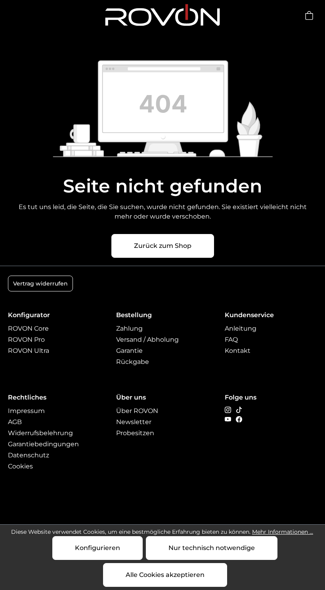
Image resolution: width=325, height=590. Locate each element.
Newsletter (133, 422)
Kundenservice (249, 315)
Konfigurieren (97, 548)
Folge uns (240, 397)
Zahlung (129, 328)
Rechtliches (27, 397)
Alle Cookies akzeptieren (165, 575)
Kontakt (237, 350)
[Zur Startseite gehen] (162, 15)
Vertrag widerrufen (40, 283)
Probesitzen (135, 433)
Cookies (20, 466)
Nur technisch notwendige (211, 548)
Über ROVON (137, 411)
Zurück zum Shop (162, 245)
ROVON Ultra (28, 350)
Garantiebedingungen (43, 444)
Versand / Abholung (147, 339)
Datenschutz (28, 455)
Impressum (26, 411)
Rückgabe (132, 361)
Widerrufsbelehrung (40, 433)
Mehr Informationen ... (282, 531)
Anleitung (240, 328)
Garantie (129, 350)
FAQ (231, 339)
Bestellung (134, 315)
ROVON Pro (26, 339)
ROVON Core (28, 328)
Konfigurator (29, 315)
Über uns (131, 397)
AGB (15, 422)
